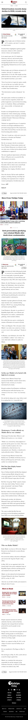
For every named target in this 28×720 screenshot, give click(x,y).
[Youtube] (14, 689)
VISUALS (14, 703)
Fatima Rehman (6, 34)
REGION (18, 692)
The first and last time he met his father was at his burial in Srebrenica (9, 602)
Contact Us (19, 708)
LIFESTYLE (9, 697)
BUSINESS (18, 695)
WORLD (9, 695)
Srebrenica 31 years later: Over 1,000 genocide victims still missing (10, 611)
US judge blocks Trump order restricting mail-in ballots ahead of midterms (12, 222)
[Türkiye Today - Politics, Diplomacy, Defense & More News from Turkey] (14, 2)
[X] (8, 689)
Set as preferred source (21, 35)
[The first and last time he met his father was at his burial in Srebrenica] (22, 602)
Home (12, 5)
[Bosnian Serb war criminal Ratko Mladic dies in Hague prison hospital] (22, 593)
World (16, 5)
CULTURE (18, 697)
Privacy (5, 711)
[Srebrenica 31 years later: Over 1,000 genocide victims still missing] (22, 610)
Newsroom (5, 264)
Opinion (3, 605)
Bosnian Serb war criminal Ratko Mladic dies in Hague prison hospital (9, 594)
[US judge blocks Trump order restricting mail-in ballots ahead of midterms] (14, 210)
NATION (9, 692)
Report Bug (22, 711)
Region (3, 597)
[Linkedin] (19, 689)
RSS (16, 711)
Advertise (11, 711)
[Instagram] (11, 689)
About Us (4, 708)
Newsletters (11, 708)
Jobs (25, 708)
